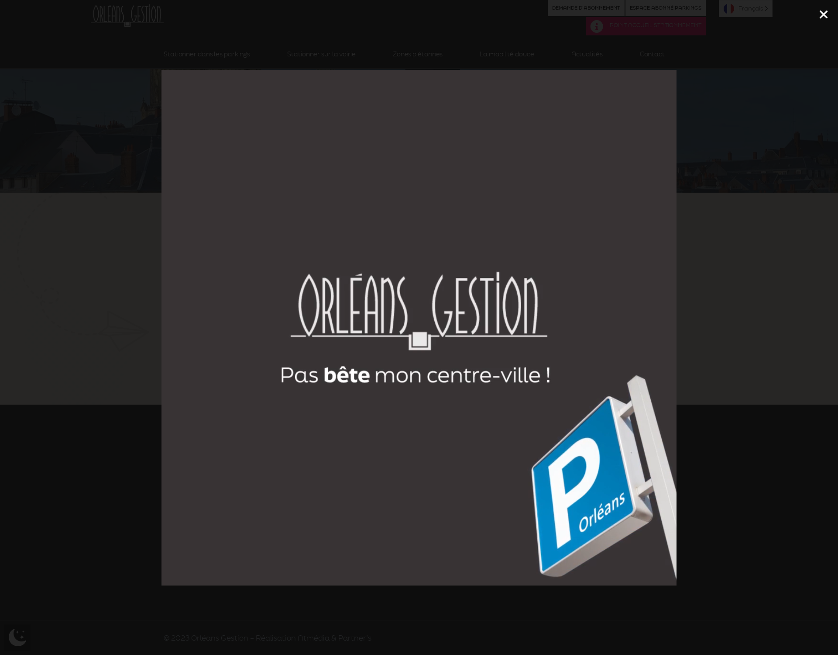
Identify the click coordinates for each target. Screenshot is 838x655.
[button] (823, 14)
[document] (419, 327)
